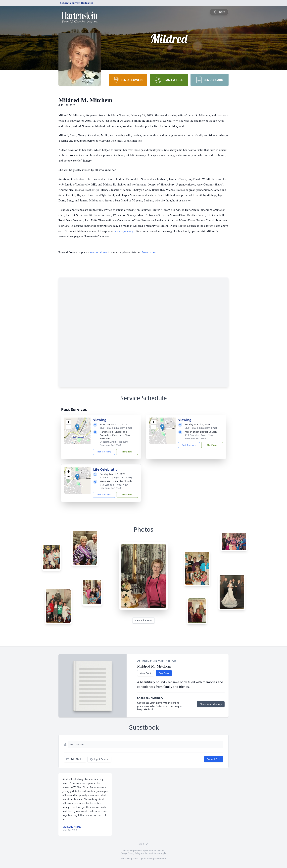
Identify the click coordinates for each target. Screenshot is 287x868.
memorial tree (98, 252)
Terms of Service (152, 853)
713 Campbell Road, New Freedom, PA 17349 (199, 437)
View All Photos (143, 620)
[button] (77, 427)
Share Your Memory (211, 704)
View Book (145, 673)
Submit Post (213, 759)
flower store (148, 252)
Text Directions (104, 451)
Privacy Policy (134, 853)
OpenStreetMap (147, 858)
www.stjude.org (124, 231)
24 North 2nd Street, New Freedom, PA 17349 (114, 443)
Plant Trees (127, 451)
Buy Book (164, 673)
